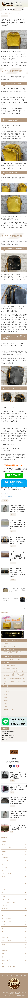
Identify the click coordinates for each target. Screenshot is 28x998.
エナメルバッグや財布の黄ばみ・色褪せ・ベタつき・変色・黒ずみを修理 (14, 674)
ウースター (5, 496)
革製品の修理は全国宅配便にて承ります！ (14, 652)
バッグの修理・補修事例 (10, 668)
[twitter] (10, 766)
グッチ (5, 694)
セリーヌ (6, 703)
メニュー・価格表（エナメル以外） (11, 656)
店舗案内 (11, 975)
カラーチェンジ (16, 496)
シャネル (6, 700)
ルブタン (6, 715)
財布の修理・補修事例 (9, 665)
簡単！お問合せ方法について (14, 483)
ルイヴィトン (5, 493)
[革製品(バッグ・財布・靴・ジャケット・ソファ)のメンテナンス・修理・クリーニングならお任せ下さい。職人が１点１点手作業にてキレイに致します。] (12, 3)
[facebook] (14, 766)
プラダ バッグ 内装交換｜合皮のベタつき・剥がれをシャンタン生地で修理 (18, 827)
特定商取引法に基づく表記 (20, 975)
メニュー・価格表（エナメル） (12, 659)
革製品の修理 (5, 662)
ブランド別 (5, 686)
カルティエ (6, 692)
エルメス (6, 689)
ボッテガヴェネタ (8, 709)
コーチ (5, 697)
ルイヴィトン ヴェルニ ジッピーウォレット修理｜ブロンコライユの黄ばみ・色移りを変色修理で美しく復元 (17, 524)
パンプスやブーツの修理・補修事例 (13, 671)
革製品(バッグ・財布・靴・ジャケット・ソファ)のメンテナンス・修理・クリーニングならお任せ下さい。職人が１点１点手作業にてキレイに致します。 (14, 992)
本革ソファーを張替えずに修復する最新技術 (14, 682)
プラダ (5, 706)
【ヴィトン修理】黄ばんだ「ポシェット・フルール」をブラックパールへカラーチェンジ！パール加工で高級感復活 (17, 572)
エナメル (10, 496)
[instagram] (17, 766)
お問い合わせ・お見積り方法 (10, 640)
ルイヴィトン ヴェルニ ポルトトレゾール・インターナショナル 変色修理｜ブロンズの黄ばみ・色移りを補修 (17, 556)
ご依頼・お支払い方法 (8, 649)
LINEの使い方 (7, 643)
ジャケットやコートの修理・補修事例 (14, 678)
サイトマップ (5, 975)
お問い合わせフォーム (9, 646)
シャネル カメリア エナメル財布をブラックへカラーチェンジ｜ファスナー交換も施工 (18, 788)
